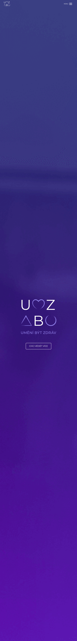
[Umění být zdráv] (7, 3)
